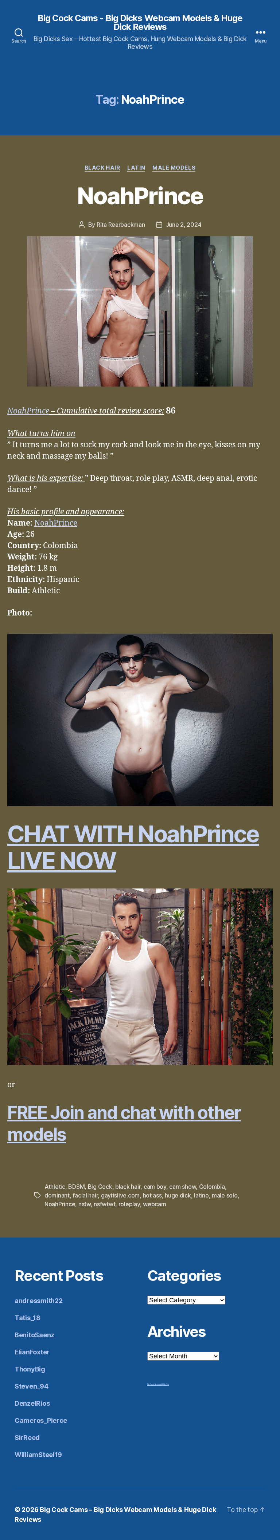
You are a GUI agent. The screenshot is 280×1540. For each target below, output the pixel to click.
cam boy (155, 1186)
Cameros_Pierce (41, 1420)
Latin (136, 168)
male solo (225, 1195)
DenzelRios (32, 1403)
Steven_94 (31, 1386)
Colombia (212, 1186)
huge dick (178, 1195)
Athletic (54, 1186)
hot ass (152, 1195)
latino (201, 1195)
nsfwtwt (104, 1204)
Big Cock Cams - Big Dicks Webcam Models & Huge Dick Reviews (140, 22)
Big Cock (100, 1186)
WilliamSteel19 (38, 1454)
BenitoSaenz (34, 1335)
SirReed (27, 1437)
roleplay (129, 1204)
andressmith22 (39, 1301)
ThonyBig (30, 1369)
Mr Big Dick (165, 1384)
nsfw (84, 1204)
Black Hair (102, 168)
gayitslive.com (120, 1195)
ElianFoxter (32, 1352)
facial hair (85, 1195)
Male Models (173, 168)
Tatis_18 (27, 1318)
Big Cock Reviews (154, 1384)
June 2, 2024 (184, 224)
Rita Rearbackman (121, 224)
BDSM (76, 1186)
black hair (127, 1186)
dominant (57, 1195)
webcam (154, 1204)
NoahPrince (140, 196)
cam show (182, 1186)
